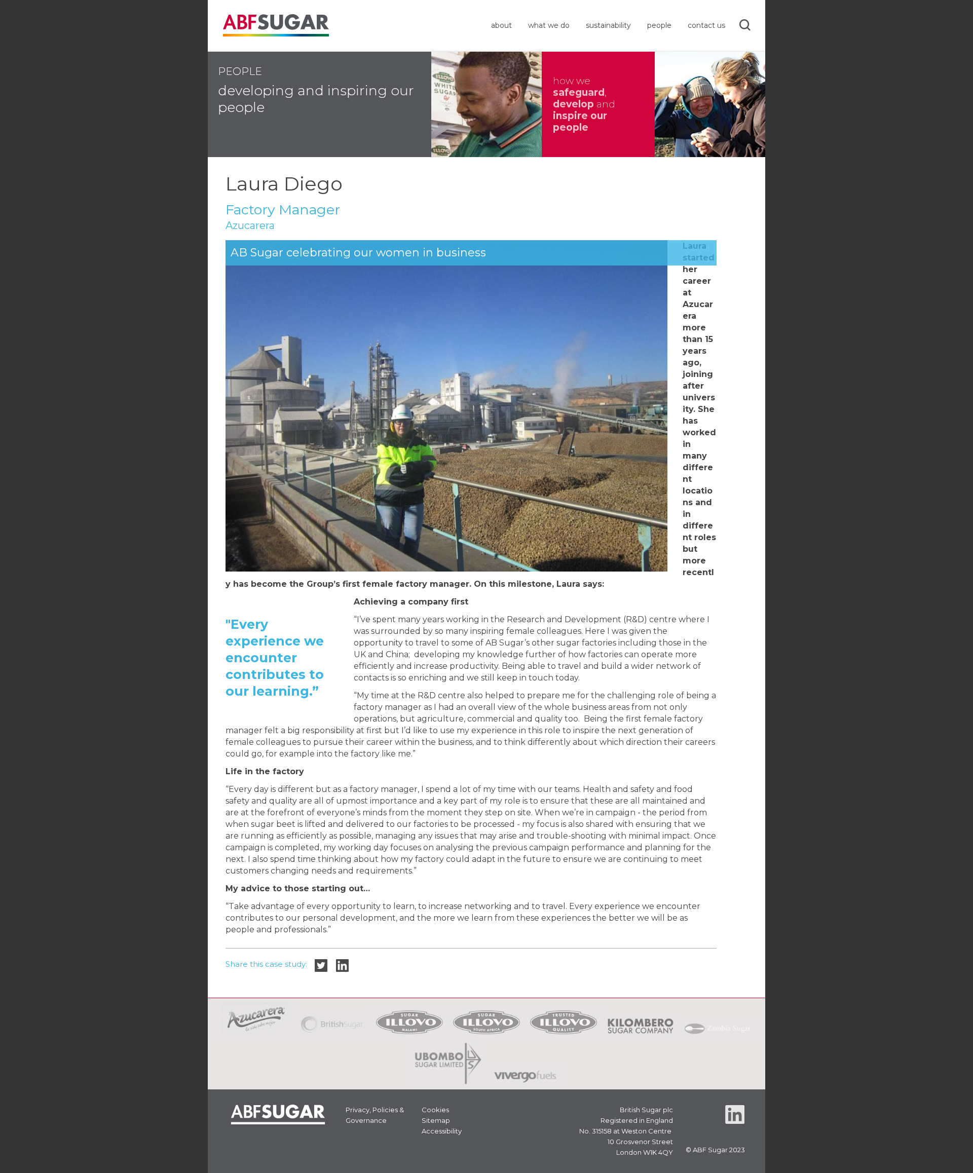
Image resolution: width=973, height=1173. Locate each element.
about (501, 25)
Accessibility (442, 1131)
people (659, 25)
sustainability (608, 25)
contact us (706, 25)
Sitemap (436, 1120)
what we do (549, 25)
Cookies (435, 1110)
